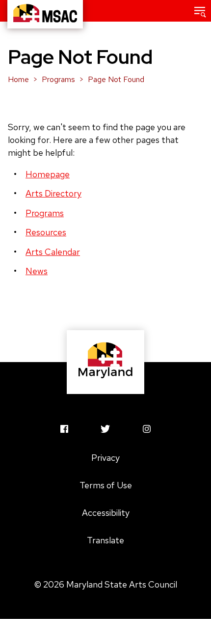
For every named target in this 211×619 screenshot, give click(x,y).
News (37, 271)
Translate (105, 540)
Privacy (105, 457)
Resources (46, 232)
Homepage (48, 174)
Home (18, 79)
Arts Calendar (53, 251)
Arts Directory (53, 193)
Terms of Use (105, 485)
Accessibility (106, 512)
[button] (200, 11)
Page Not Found (116, 79)
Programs (58, 79)
